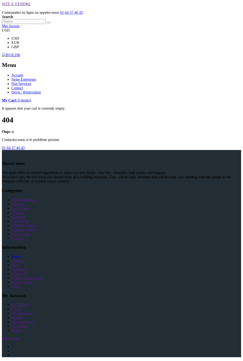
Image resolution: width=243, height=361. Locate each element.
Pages (15, 286)
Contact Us (19, 274)
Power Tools (20, 234)
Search (16, 330)
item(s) (16, 100)
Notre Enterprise (23, 79)
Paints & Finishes (24, 225)
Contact (17, 88)
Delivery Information (27, 278)
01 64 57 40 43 (71, 12)
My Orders (19, 326)
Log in (16, 309)
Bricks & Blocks (23, 200)
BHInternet (10, 338)
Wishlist (17, 317)
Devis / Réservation (26, 92)
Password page (22, 322)
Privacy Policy (22, 282)
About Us (18, 269)
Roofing (17, 238)
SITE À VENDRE (16, 4)
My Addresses (22, 313)
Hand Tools (20, 208)
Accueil (17, 75)
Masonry (18, 213)
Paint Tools (19, 221)
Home (16, 256)
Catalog (17, 261)
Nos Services (21, 84)
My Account (20, 305)
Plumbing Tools (23, 230)
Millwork (18, 217)
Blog (15, 265)
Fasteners (18, 204)
